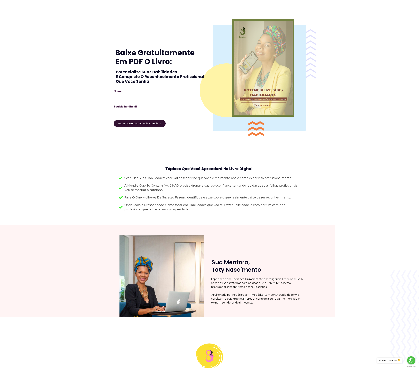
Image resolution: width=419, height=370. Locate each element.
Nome (117, 91)
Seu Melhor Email (125, 106)
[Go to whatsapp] (411, 360)
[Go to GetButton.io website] (411, 367)
